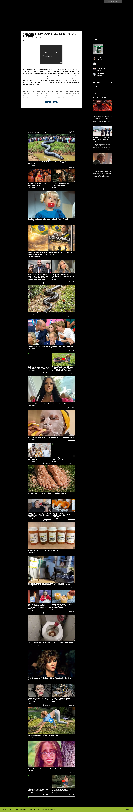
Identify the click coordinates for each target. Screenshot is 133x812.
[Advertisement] (51, 120)
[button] (24, 40)
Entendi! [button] (128, 809)
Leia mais (51, 102)
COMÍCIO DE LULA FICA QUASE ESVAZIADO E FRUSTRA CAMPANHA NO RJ (102, 166)
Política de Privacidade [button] (52, 809)
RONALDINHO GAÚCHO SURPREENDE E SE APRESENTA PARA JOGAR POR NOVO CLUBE (102, 139)
